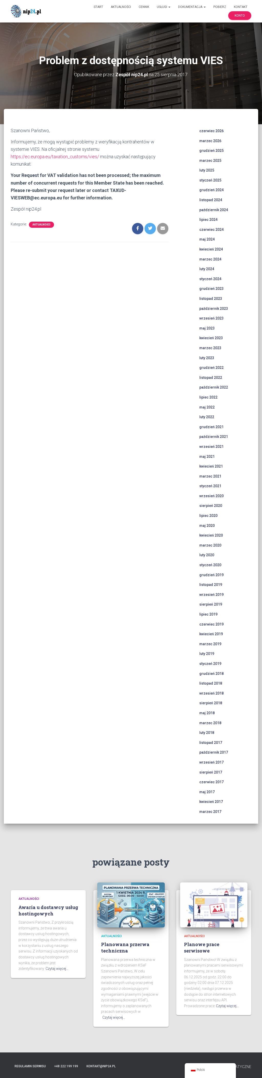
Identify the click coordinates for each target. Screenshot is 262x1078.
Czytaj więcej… (57, 969)
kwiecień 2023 (211, 338)
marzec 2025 (210, 160)
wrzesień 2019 (211, 595)
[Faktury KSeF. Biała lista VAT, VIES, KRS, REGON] (27, 11)
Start (98, 7)
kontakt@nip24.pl (101, 1066)
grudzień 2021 (211, 427)
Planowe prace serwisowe (201, 947)
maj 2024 (207, 239)
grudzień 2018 (211, 674)
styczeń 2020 (210, 565)
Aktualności (121, 7)
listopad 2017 (210, 743)
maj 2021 (207, 457)
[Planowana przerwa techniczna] (131, 905)
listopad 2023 (210, 299)
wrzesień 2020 (211, 496)
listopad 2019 (210, 585)
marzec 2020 (210, 545)
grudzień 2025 (211, 151)
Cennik (144, 7)
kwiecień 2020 (211, 535)
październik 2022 (213, 387)
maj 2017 (207, 792)
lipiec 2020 (208, 516)
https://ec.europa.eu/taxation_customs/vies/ (55, 156)
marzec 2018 (210, 723)
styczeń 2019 (210, 664)
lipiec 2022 (208, 397)
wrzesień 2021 (211, 447)
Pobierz (219, 7)
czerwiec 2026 (211, 131)
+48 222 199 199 (66, 1066)
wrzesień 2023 (211, 318)
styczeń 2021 (210, 486)
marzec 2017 (210, 812)
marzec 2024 (210, 259)
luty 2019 (206, 654)
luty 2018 (206, 733)
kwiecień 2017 (211, 802)
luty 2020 (206, 555)
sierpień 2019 (210, 604)
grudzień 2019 (211, 575)
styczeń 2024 (210, 279)
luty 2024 (206, 269)
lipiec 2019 (208, 614)
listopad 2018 (210, 683)
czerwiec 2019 (211, 624)
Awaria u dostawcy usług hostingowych (48, 910)
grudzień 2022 (211, 368)
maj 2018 (207, 713)
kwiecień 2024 (211, 249)
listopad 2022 (210, 378)
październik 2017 (213, 752)
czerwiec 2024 (211, 230)
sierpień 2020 (210, 506)
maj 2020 (207, 526)
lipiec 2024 (208, 220)
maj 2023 (207, 328)
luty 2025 (206, 170)
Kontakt (240, 7)
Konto (240, 15)
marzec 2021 (210, 476)
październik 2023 (213, 309)
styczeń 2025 (210, 180)
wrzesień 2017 (211, 762)
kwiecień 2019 (211, 634)
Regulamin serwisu (30, 1066)
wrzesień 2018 (211, 693)
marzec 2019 (210, 644)
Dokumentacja (190, 7)
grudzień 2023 (211, 289)
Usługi (162, 7)
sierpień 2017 (210, 772)
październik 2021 (213, 437)
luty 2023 (206, 358)
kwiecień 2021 (211, 466)
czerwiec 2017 (211, 782)
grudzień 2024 (211, 190)
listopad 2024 (210, 200)
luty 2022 (206, 417)
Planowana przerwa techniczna (125, 947)
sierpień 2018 (210, 703)
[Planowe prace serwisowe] (213, 905)
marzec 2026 (210, 141)
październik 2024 (213, 210)
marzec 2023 (210, 348)
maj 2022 (207, 407)
